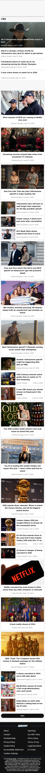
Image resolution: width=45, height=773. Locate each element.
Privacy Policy (9, 742)
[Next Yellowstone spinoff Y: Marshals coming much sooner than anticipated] (22, 337)
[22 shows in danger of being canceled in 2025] (22, 553)
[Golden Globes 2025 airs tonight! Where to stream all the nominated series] (22, 524)
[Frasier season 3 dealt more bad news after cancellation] (22, 221)
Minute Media (12, 759)
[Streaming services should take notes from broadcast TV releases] (22, 145)
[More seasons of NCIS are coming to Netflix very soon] (22, 108)
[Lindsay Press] (16, 160)
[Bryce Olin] (16, 628)
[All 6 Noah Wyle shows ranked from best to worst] (22, 234)
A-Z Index (32, 750)
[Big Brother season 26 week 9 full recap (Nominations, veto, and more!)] (22, 690)
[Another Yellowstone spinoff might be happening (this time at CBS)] (22, 363)
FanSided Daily (10, 738)
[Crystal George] (17, 123)
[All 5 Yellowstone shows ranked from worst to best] (22, 35)
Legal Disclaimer (34, 746)
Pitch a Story (33, 738)
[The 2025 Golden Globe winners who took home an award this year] (22, 419)
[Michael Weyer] (7, 45)
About (6, 731)
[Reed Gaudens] (17, 197)
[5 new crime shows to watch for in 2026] (22, 75)
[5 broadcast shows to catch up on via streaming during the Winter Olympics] (22, 64)
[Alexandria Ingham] (8, 67)
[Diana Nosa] (20, 694)
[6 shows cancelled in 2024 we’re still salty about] (22, 676)
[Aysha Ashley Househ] (24, 383)
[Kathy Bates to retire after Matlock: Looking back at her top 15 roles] (22, 705)
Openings (32, 731)
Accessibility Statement (14, 750)
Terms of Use (33, 742)
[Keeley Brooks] (22, 368)
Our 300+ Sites (34, 734)
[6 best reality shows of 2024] (22, 613)
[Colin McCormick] (7, 78)
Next (22, 716)
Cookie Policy (9, 746)
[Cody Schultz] (21, 556)
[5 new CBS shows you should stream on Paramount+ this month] (22, 393)
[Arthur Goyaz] (6, 56)
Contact (7, 734)
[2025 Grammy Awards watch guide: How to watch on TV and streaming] (22, 378)
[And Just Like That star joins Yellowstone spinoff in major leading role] (22, 182)
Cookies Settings (11, 753)
